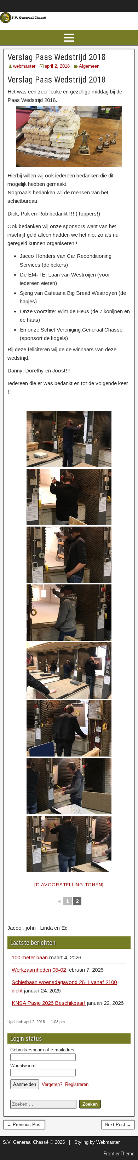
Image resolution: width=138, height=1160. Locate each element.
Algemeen (89, 66)
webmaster (24, 66)
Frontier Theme (119, 1153)
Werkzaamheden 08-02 (39, 970)
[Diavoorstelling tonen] (69, 884)
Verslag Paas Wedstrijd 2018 (56, 57)
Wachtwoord (22, 1065)
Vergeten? (52, 1084)
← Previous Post (24, 1124)
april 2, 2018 (57, 66)
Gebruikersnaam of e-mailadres (42, 1049)
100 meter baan (30, 957)
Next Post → (118, 1124)
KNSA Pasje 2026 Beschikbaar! (49, 1003)
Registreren (76, 1084)
